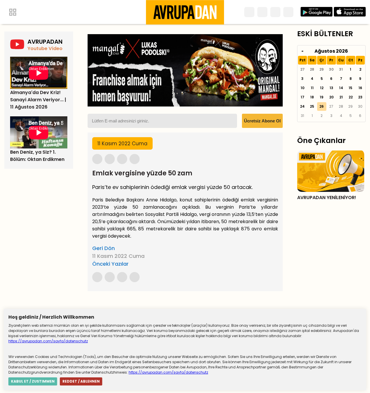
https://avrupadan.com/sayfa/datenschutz (48, 341)
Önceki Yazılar (110, 263)
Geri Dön (103, 248)
